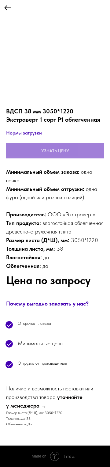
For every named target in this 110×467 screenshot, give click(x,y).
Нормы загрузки (24, 133)
